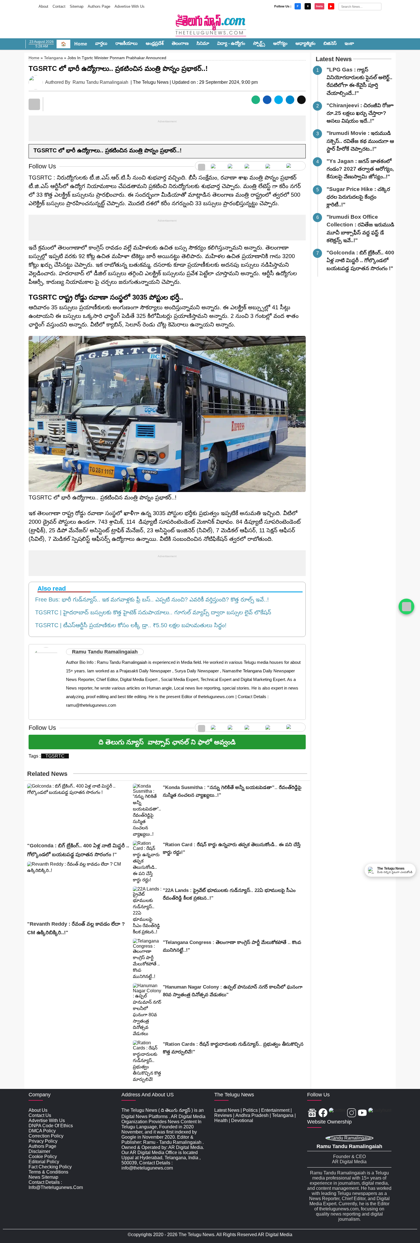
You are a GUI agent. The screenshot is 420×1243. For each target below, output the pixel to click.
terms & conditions (48, 1172)
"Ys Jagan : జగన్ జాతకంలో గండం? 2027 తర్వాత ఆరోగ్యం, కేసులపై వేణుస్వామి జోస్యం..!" (360, 169)
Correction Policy (46, 1136)
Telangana (53, 57)
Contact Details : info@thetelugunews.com (56, 1185)
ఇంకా (349, 43)
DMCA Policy (42, 1130)
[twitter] (233, 166)
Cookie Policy (43, 1156)
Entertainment (275, 1110)
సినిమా (203, 43)
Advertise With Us (130, 6)
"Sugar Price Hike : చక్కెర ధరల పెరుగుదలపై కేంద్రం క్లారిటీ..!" (358, 197)
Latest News (334, 59)
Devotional (242, 1120)
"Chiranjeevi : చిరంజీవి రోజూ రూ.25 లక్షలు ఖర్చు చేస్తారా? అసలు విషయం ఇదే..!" (360, 113)
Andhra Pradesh (252, 1115)
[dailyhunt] (379, 1113)
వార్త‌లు (101, 43)
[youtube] (273, 166)
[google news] (202, 166)
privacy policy (43, 1141)
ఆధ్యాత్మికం (305, 43)
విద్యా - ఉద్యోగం (231, 43)
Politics (250, 1110)
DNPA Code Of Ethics (51, 1125)
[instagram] (252, 166)
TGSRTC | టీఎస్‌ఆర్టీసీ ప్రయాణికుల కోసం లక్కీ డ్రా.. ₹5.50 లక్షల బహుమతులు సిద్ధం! (129, 625)
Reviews (223, 1115)
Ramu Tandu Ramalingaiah (100, 82)
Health (221, 1120)
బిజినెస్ (330, 43)
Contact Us (40, 1115)
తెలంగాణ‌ (180, 43)
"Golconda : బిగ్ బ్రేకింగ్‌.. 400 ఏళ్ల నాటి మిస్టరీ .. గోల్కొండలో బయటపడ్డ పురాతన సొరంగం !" (360, 260)
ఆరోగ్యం (280, 43)
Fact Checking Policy (50, 1166)
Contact (59, 6)
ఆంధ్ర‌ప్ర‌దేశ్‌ (155, 43)
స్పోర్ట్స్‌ (259, 43)
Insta (319, 6)
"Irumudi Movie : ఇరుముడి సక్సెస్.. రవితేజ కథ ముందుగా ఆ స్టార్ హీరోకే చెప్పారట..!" (360, 141)
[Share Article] (255, 99)
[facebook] (216, 166)
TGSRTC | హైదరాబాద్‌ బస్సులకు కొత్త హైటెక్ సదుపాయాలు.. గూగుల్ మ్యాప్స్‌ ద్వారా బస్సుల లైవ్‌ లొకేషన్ (151, 612)
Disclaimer (39, 1151)
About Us (38, 1110)
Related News (47, 773)
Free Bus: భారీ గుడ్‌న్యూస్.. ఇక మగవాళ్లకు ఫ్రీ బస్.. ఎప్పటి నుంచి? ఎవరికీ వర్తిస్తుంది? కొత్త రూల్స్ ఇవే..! (150, 599)
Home (80, 43)
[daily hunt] (294, 166)
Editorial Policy (44, 1161)
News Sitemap (43, 1177)
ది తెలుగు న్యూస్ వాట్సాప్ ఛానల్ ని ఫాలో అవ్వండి (167, 742)
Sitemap (76, 6)
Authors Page (99, 6)
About (43, 6)
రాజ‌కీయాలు (126, 43)
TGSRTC (55, 756)
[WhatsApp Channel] (406, 606)
